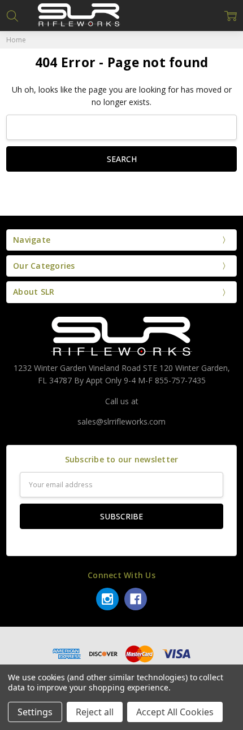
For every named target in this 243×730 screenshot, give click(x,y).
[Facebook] (135, 599)
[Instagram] (107, 599)
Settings (35, 712)
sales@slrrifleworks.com (121, 421)
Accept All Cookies (175, 712)
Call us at (121, 401)
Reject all (95, 712)
